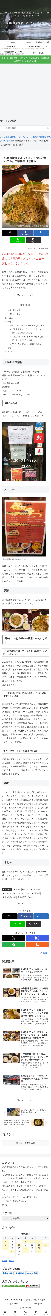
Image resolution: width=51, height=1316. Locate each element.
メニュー (11, 318)
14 (45, 1245)
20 (39, 1248)
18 (25, 1248)
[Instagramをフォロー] (37, 938)
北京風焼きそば (10, 897)
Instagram (38, 1304)
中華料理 (8, 889)
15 (5, 1248)
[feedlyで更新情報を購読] (13, 944)
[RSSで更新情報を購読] (37, 944)
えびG (26, 889)
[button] (48, 128)
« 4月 (4, 1260)
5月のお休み (15, 314)
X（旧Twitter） (13, 1304)
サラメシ (8, 893)
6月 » (11, 1260)
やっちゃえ (36, 889)
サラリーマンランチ (22, 893)
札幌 (31, 897)
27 (39, 1251)
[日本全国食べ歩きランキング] (32, 1286)
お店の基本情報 (13, 310)
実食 (9, 322)
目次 (22, 305)
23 (12, 1251)
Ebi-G (18, 889)
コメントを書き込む (25, 1143)
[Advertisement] (25, 91)
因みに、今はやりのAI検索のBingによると (27, 325)
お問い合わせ (25, 1307)
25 (25, 1251)
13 (39, 1245)
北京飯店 (23, 897)
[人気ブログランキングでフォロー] (13, 1286)
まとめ (10, 351)
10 (19, 1245)
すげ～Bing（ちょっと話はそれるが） (27, 344)
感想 (9, 348)
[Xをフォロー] (13, 938)
